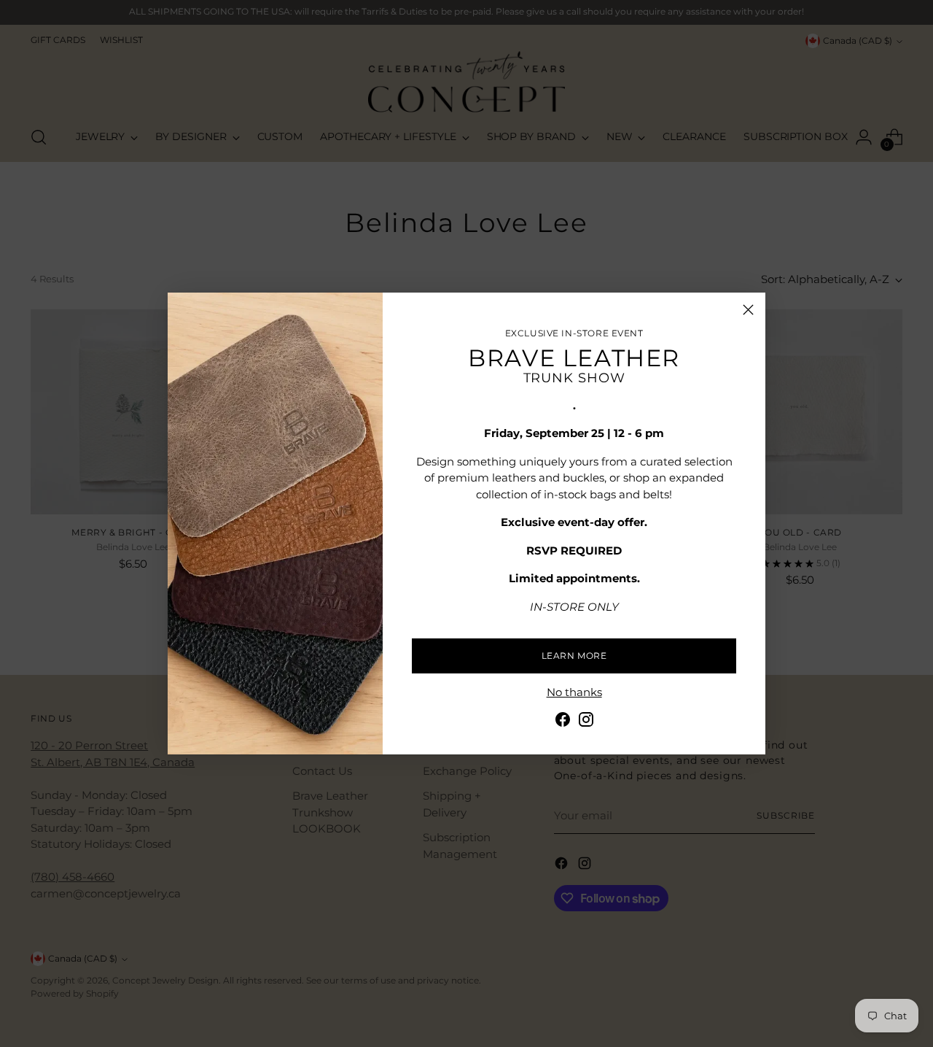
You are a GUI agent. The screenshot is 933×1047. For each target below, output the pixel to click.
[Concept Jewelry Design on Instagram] (586, 722)
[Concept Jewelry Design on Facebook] (562, 722)
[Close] (748, 309)
